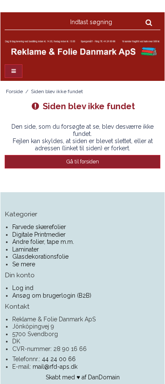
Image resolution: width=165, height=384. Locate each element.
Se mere (23, 264)
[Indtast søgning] (110, 22)
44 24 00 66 (59, 359)
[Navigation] (13, 71)
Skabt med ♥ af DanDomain (83, 377)
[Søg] (149, 22)
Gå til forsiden (82, 161)
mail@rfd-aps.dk (55, 366)
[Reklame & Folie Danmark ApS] (82, 48)
